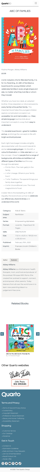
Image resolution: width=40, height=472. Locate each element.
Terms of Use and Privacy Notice (14, 408)
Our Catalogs (7, 433)
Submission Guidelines (10, 448)
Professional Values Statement (13, 416)
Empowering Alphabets (24, 221)
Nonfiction (19, 214)
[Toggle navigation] (36, 3)
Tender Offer (7, 459)
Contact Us (7, 446)
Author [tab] (5, 260)
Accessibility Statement (11, 421)
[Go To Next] (37, 335)
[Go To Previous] (1, 335)
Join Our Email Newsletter (12, 454)
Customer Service (9, 431)
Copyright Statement (10, 413)
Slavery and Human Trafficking (13, 418)
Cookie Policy (8, 410)
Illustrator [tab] (14, 260)
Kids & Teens (20, 211)
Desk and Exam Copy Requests (14, 451)
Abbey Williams (9, 265)
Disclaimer (6, 436)
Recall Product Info (9, 456)
